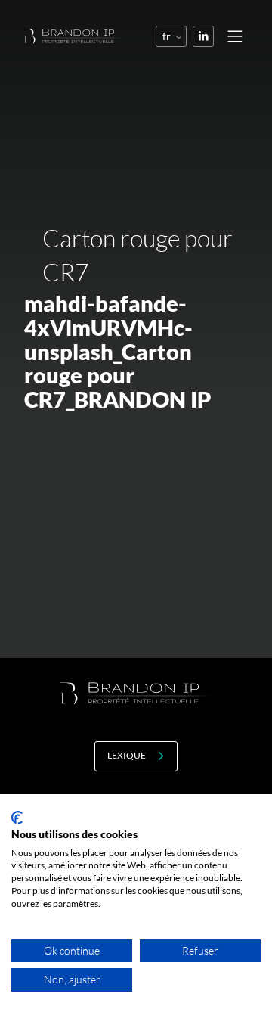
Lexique (126, 755)
